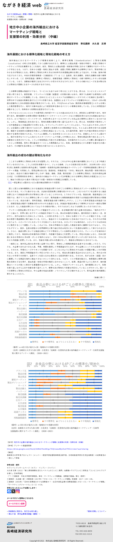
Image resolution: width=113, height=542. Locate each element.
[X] (13, 491)
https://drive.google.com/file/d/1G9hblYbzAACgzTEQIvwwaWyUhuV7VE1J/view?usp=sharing (47, 449)
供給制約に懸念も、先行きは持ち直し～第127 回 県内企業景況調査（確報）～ (23, 512)
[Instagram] (18, 491)
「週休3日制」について (95, 511)
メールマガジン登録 (16, 503)
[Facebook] (9, 491)
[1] (10, 182)
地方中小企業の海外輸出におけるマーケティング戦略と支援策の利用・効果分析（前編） (49, 442)
